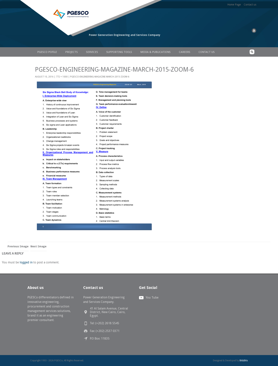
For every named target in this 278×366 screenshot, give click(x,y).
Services (92, 51)
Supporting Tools (119, 51)
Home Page (234, 4)
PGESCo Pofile (47, 51)
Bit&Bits (244, 360)
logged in (26, 262)
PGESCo (57, 42)
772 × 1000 (62, 76)
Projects (71, 51)
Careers (184, 51)
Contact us (250, 4)
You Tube (152, 297)
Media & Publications (155, 51)
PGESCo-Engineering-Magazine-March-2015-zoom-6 (99, 76)
